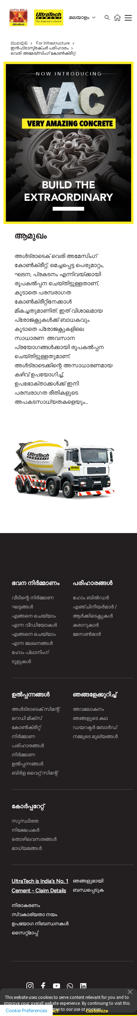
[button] (130, 991)
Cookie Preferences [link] (26, 1010)
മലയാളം (79, 17)
